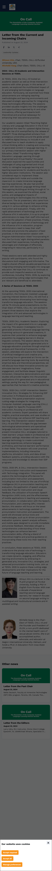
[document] (26, 855)
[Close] (48, 843)
